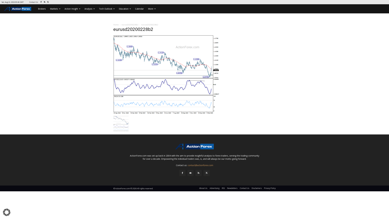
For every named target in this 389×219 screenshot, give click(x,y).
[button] (6, 212)
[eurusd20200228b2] (166, 74)
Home (116, 24)
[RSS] (44, 2)
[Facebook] (41, 2)
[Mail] (190, 173)
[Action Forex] (17, 9)
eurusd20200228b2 (130, 24)
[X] (48, 2)
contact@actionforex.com (200, 165)
